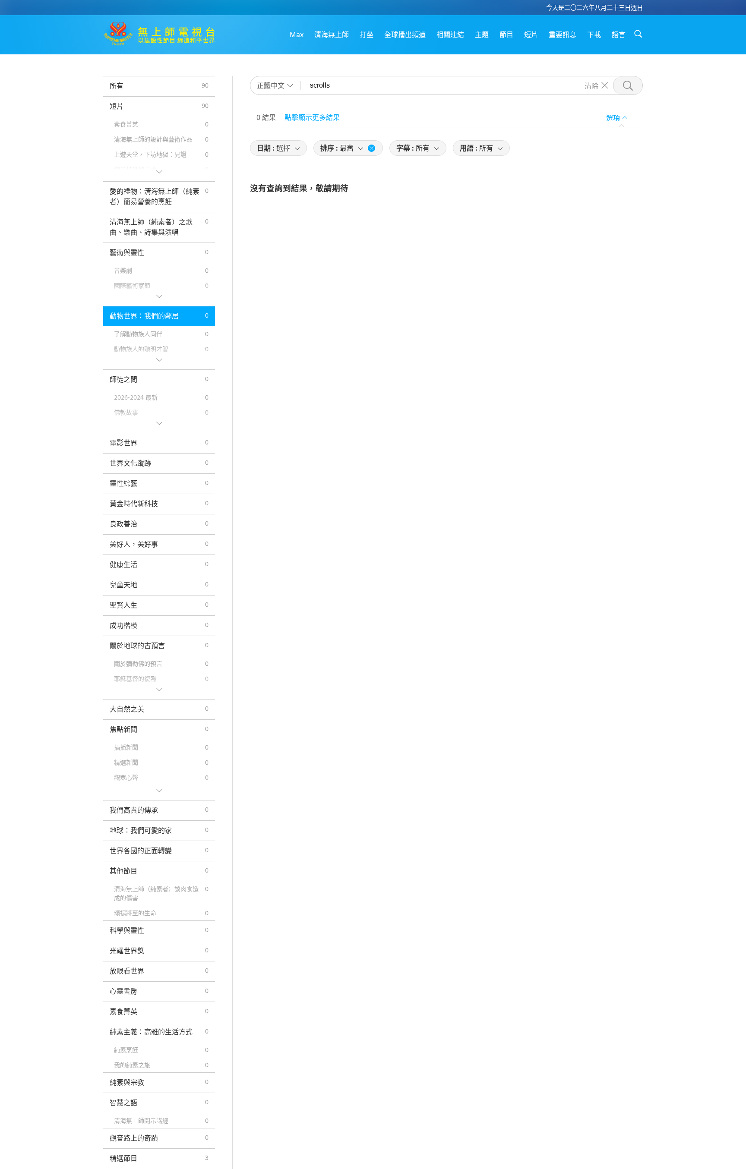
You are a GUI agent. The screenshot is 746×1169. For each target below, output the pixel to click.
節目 (506, 34)
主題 (482, 34)
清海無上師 (331, 34)
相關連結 (450, 34)
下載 (594, 34)
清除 (591, 85)
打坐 (366, 34)
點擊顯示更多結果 (312, 117)
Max (296, 34)
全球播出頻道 (405, 34)
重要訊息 (562, 34)
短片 (531, 34)
